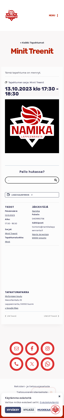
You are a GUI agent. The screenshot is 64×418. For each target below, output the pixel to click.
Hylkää (28, 409)
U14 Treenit (11, 316)
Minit (7, 241)
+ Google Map (11, 308)
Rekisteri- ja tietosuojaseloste (32, 386)
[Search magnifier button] (55, 180)
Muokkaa (43, 409)
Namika (36, 211)
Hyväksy (13, 409)
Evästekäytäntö (49, 402)
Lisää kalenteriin (20, 195)
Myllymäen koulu (13, 296)
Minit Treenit (11, 233)
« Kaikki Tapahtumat (32, 42)
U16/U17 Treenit (50, 316)
